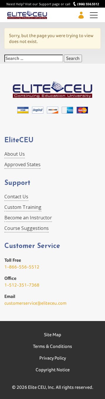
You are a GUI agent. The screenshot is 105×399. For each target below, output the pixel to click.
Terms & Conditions (52, 346)
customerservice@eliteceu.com (35, 303)
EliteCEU (19, 140)
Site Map (52, 334)
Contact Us (16, 196)
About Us (14, 154)
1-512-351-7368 (21, 285)
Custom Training (22, 207)
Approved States (22, 164)
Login (81, 15)
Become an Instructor (28, 217)
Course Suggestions (26, 228)
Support (17, 183)
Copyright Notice (53, 369)
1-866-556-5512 (21, 267)
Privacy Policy (52, 358)
